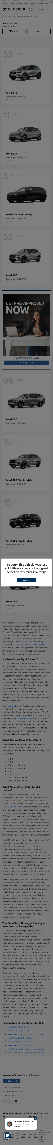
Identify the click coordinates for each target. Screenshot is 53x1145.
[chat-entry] (7, 1135)
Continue (26, 580)
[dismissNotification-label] (35, 1118)
